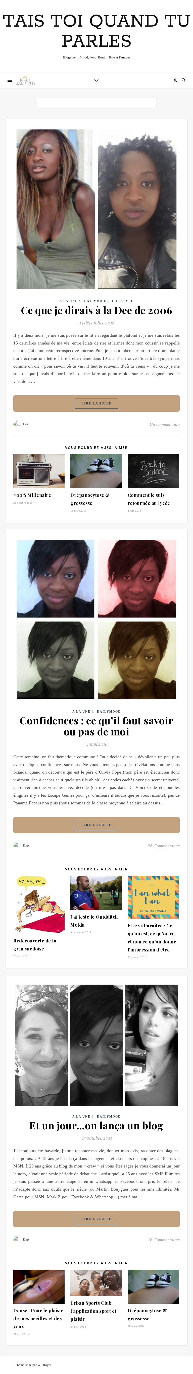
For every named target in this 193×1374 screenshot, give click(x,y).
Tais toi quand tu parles (96, 32)
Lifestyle (122, 301)
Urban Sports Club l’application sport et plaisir (93, 1311)
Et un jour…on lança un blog (96, 1125)
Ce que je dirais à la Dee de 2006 (96, 310)
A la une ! (70, 301)
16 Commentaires (164, 1239)
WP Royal (44, 1365)
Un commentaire (165, 424)
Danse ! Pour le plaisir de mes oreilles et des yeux (38, 1319)
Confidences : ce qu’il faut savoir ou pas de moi (96, 726)
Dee (26, 424)
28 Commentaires (164, 845)
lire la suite (96, 403)
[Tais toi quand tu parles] (25, 80)
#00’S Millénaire (32, 495)
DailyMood (96, 301)
